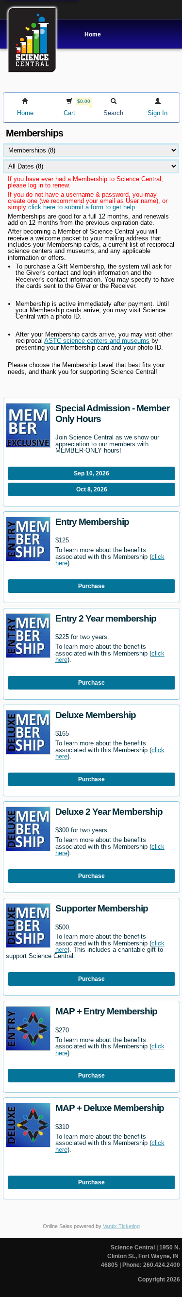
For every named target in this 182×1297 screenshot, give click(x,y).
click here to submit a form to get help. (82, 207)
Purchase (91, 586)
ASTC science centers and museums (96, 340)
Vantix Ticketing (121, 1226)
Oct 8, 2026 (91, 489)
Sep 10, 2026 (91, 473)
